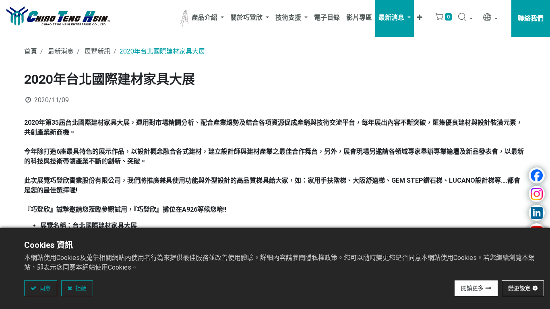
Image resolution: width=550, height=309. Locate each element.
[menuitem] (327, 18)
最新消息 (61, 51)
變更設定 (519, 288)
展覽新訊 (97, 51)
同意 (44, 288)
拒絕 (80, 288)
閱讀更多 (472, 288)
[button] (420, 18)
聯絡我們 (531, 18)
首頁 (30, 51)
